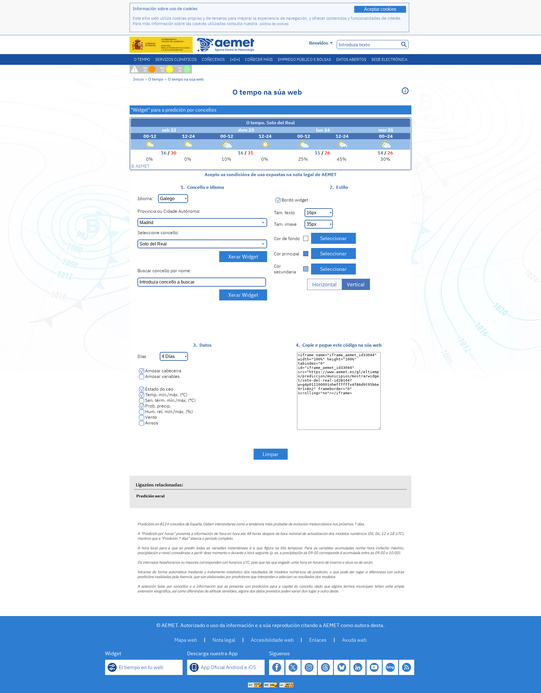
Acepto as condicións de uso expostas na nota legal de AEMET (270, 174)
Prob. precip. (158, 406)
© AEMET (140, 166)
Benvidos (318, 43)
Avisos (151, 423)
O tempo (142, 59)
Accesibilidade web (272, 640)
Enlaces (318, 640)
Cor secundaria (285, 268)
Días (142, 356)
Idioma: (145, 198)
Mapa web (185, 640)
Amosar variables (162, 376)
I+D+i (235, 59)
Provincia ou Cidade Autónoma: (169, 211)
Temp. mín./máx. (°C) (166, 394)
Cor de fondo (287, 238)
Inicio (138, 79)
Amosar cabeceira (163, 370)
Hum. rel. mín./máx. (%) (169, 411)
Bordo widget (294, 200)
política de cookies (274, 23)
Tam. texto (284, 212)
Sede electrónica (389, 59)
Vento (151, 417)
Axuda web (354, 640)
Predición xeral (150, 496)
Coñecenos (213, 59)
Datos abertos (351, 59)
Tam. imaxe (285, 224)
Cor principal (286, 253)
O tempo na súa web (186, 79)
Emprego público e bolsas (304, 59)
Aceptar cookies (380, 9)
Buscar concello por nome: (164, 270)
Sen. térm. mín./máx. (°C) (170, 400)
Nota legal (223, 640)
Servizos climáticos (176, 59)
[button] (324, 284)
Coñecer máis (259, 59)
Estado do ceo (159, 389)
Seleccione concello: (158, 232)
